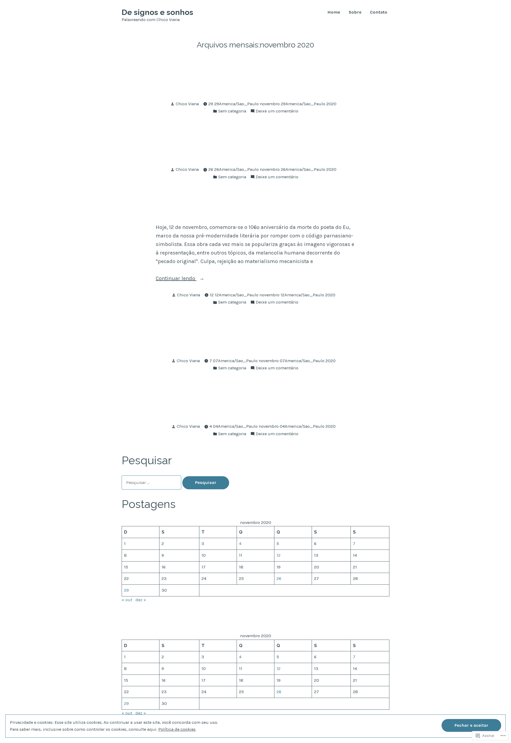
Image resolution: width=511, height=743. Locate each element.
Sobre (355, 12)
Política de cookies (177, 729)
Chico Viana (187, 103)
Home (333, 12)
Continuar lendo (176, 278)
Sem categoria (232, 111)
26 (279, 578)
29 (126, 590)
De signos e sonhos (157, 12)
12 (279, 555)
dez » (140, 599)
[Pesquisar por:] (152, 482)
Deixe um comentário (277, 111)
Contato (378, 12)
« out (127, 599)
